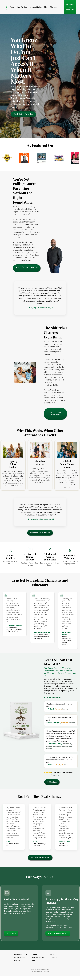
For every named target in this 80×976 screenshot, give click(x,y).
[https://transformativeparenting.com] (6, 7)
